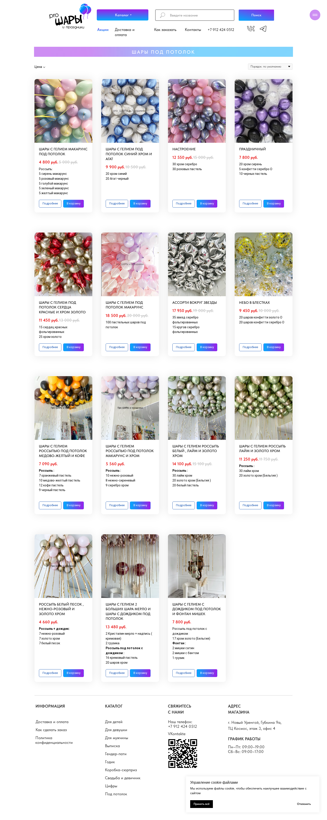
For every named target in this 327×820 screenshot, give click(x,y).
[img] (251, 28)
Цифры (111, 785)
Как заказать (165, 29)
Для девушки (116, 729)
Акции (103, 29)
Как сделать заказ (51, 729)
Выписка (112, 745)
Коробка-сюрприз (121, 769)
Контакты (193, 29)
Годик (110, 761)
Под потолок (116, 793)
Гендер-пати (116, 753)
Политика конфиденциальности (54, 740)
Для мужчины (116, 737)
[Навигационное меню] (315, 15)
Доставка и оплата (52, 721)
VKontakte (177, 733)
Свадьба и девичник (122, 777)
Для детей (114, 721)
